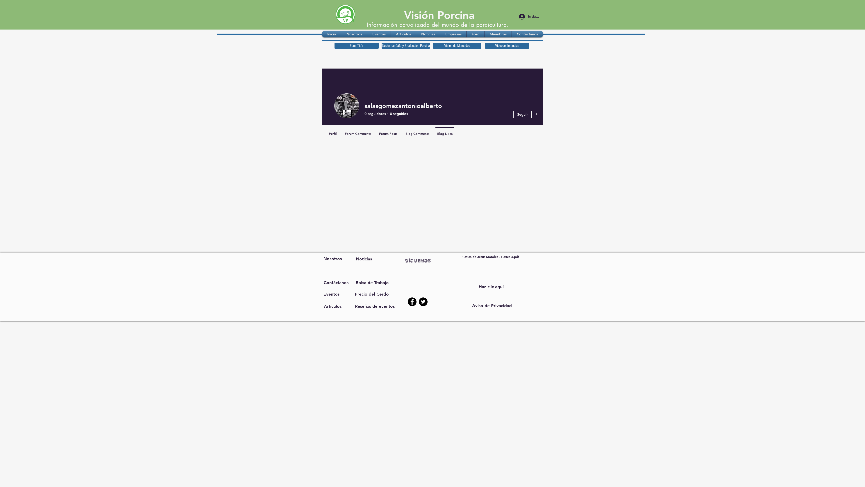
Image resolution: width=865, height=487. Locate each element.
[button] (492, 306)
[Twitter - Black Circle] (423, 301)
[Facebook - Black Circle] (412, 301)
